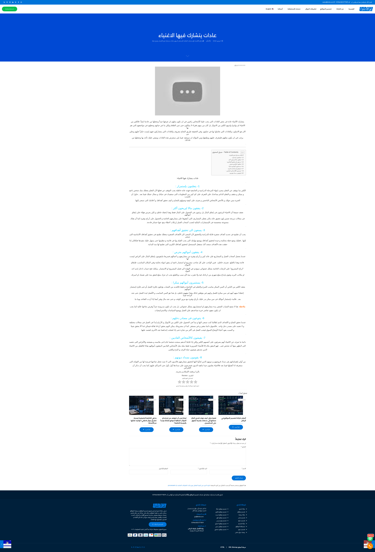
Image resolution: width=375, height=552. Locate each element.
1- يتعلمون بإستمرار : (237, 157)
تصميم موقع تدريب (220, 515)
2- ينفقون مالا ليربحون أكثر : (235, 160)
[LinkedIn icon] (12, 2)
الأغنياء (197, 41)
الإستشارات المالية (189, 41)
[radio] (195, 382)
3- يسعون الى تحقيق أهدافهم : (234, 162)
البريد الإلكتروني (202, 468)
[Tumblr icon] (7, 2)
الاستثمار (181, 41)
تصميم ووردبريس (221, 521)
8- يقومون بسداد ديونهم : (235, 173)
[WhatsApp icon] (21, 2)
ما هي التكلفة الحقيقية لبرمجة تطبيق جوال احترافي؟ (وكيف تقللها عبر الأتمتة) (144, 420)
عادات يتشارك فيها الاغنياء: (235, 155)
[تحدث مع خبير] (370, 546)
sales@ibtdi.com (327, 2)
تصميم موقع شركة (221, 509)
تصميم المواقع (144, 511)
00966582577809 (342, 2)
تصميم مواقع (241, 512)
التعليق (243, 447)
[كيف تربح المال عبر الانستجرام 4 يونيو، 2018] (5, 544)
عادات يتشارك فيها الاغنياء (166, 41)
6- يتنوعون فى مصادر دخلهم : (235, 169)
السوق (176, 41)
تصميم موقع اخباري (220, 524)
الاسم (244, 468)
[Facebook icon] (18, 2)
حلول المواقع (154, 513)
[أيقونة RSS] (4, 2)
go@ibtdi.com (199, 517)
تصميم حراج (241, 521)
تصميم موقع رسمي (220, 526)
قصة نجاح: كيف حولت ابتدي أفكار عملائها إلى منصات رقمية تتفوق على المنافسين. (203, 420)
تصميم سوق (241, 529)
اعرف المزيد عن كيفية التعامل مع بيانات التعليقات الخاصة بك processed (189, 485)
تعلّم (207, 41)
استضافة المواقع (240, 526)
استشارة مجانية (9, 9)
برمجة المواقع (134, 511)
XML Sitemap (233, 547)
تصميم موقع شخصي (220, 529)
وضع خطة (155, 41)
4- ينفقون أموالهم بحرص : (235, 164)
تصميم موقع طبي (221, 518)
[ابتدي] (366, 9)
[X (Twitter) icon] (15, 2)
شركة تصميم (241, 524)
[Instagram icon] (10, 2)
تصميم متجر (241, 518)
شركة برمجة (242, 515)
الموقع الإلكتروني (163, 468)
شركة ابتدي (242, 509)
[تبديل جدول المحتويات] (241, 152)
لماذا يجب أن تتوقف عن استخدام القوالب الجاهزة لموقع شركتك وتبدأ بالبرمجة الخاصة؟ (173, 420)
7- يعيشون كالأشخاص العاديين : (234, 171)
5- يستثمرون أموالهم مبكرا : (235, 166)
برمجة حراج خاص (240, 532)
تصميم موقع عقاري (220, 512)
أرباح (201, 41)
